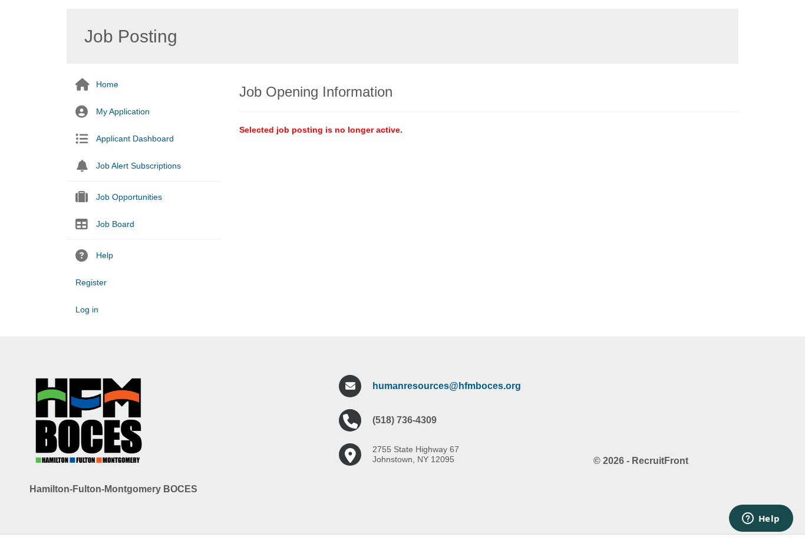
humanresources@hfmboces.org (446, 386)
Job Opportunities (129, 197)
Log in (86, 309)
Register (91, 282)
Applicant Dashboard (135, 138)
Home (107, 84)
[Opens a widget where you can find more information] (760, 519)
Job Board (115, 224)
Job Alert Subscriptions (138, 165)
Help (104, 255)
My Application (123, 111)
